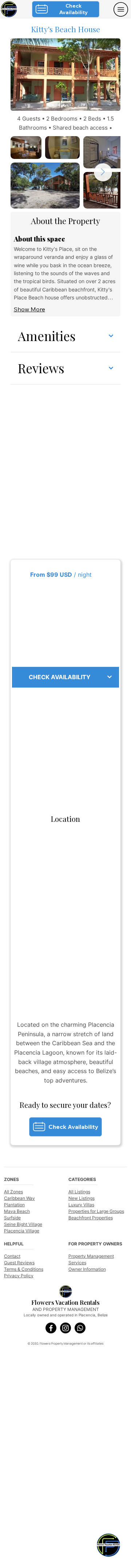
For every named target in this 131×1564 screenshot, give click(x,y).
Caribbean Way (19, 1198)
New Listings (81, 1198)
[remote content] (65, 623)
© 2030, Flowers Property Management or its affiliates (65, 1343)
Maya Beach (17, 1211)
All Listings (79, 1191)
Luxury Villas (81, 1204)
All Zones (13, 1191)
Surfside (12, 1217)
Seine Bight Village (23, 1224)
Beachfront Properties (90, 1217)
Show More (29, 309)
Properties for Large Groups (96, 1211)
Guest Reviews (19, 1262)
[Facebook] (50, 1328)
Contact (12, 1256)
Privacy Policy (18, 1275)
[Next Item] (103, 172)
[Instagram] (65, 1328)
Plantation (14, 1204)
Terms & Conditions (23, 1269)
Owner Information (87, 1269)
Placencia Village (21, 1230)
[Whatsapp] (80, 1328)
